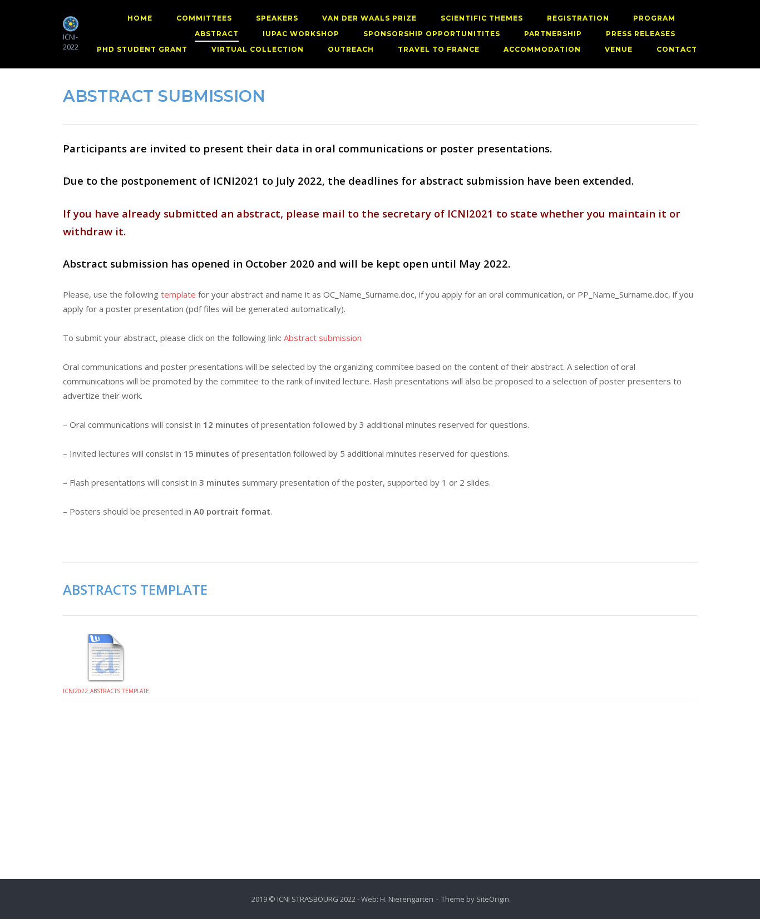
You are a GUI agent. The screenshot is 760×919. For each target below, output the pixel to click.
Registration (578, 18)
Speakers (277, 18)
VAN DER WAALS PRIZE (369, 18)
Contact (677, 49)
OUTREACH (351, 49)
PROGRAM (654, 18)
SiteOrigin (492, 899)
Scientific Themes (482, 18)
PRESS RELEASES (640, 33)
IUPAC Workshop (301, 33)
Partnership (553, 33)
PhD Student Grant (142, 49)
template (178, 294)
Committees (204, 18)
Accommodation (542, 49)
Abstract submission (323, 337)
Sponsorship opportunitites (431, 33)
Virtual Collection (257, 49)
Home (139, 18)
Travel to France (439, 49)
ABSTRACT (217, 33)
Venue (619, 49)
